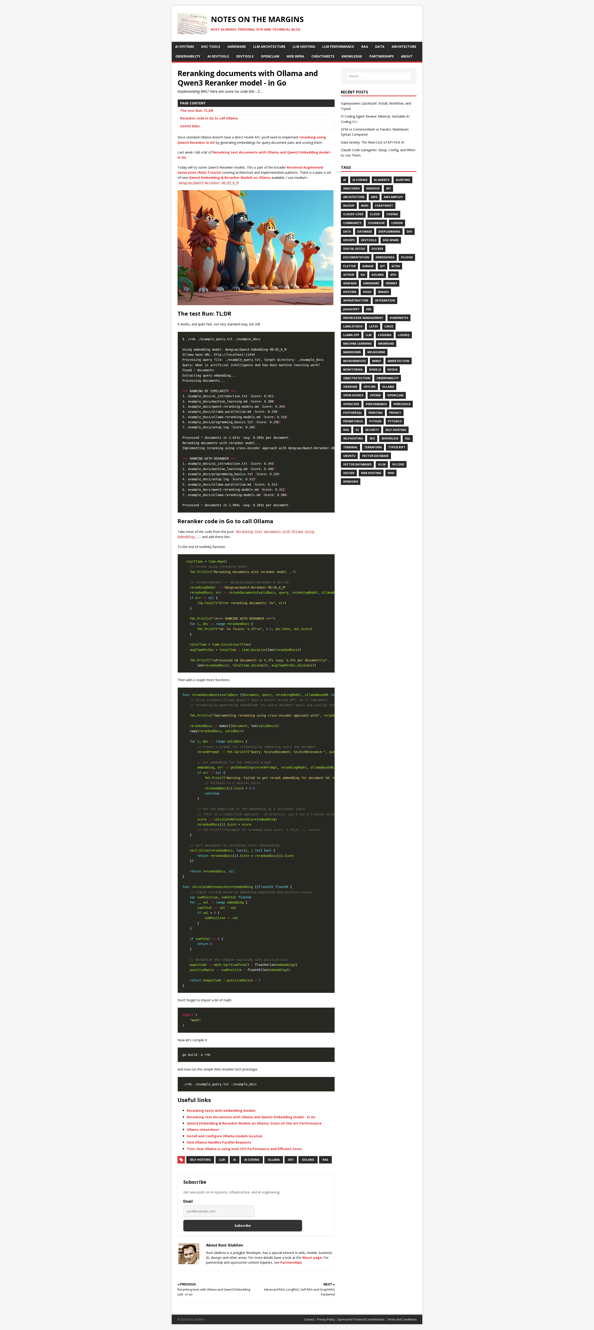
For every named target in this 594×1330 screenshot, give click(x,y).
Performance (376, 404)
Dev (291, 1160)
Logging (384, 335)
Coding (392, 214)
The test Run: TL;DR (196, 110)
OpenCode (351, 404)
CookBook (376, 223)
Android (373, 188)
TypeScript (396, 447)
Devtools (368, 240)
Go (363, 275)
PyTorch (395, 421)
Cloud (375, 214)
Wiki (391, 473)
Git (382, 266)
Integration (385, 300)
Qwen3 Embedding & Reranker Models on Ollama (230, 177)
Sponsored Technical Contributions (361, 1319)
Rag (346, 430)
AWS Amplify (393, 197)
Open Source (353, 395)
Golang (308, 1160)
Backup (349, 206)
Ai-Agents (381, 180)
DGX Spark (391, 240)
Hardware (371, 283)
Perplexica (402, 404)
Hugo (367, 292)
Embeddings (385, 257)
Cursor (397, 223)
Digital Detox (354, 249)
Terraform (373, 447)
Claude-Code (353, 214)
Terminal (350, 447)
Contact (309, 1319)
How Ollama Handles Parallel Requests (219, 1142)
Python (375, 421)
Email (188, 1201)
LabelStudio (353, 326)
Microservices (354, 361)
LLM (222, 1160)
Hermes (391, 283)
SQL (407, 438)
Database (364, 232)
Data (347, 232)
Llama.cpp (351, 335)
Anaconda (351, 188)
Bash (364, 206)
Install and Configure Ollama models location (224, 1136)
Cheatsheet (384, 206)
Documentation (356, 257)
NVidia (392, 370)
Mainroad (386, 344)
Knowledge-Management (363, 318)
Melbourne (376, 352)
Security (372, 430)
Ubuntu (349, 456)
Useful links (190, 126)
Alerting (403, 180)
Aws (374, 197)
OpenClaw (395, 395)
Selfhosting (353, 438)
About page (312, 1257)
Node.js (375, 370)
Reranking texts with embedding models (221, 1110)
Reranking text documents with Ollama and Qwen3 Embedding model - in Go (251, 1117)
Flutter (349, 266)
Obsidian (350, 387)
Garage (368, 266)
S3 (357, 430)
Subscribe (243, 1225)
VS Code (398, 464)
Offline (370, 387)
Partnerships (291, 1262)
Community (352, 223)
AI (234, 1160)
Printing (375, 413)
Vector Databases (357, 464)
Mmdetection (398, 361)
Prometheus (353, 421)
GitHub (348, 275)
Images (383, 292)
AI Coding (251, 1160)
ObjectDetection (356, 378)
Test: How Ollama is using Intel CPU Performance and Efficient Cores (244, 1149)
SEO (372, 438)
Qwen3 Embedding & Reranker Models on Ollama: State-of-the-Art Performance (254, 1123)
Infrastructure (355, 300)
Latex (373, 326)
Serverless (389, 438)
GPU (393, 275)
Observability (388, 378)
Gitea (395, 266)
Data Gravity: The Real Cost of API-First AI (372, 142)
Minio (376, 361)
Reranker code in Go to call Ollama (209, 118)
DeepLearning (389, 232)
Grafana (350, 283)
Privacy (395, 413)
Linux (388, 326)
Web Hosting (371, 473)
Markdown (352, 352)
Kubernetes (399, 318)
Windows (350, 482)
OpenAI (375, 395)
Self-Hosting (200, 1160)
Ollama (274, 1160)
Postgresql (352, 413)
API (388, 188)
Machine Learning (357, 344)
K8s (368, 309)
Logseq (404, 335)
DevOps (349, 240)
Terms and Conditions (401, 1319)
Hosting (349, 292)
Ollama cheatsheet (203, 1129)
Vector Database (375, 456)
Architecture (354, 197)
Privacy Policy (326, 1319)
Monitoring (353, 370)
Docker (377, 249)
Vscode (349, 473)
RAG (325, 1160)
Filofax (407, 257)
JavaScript (351, 309)
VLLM (382, 464)
